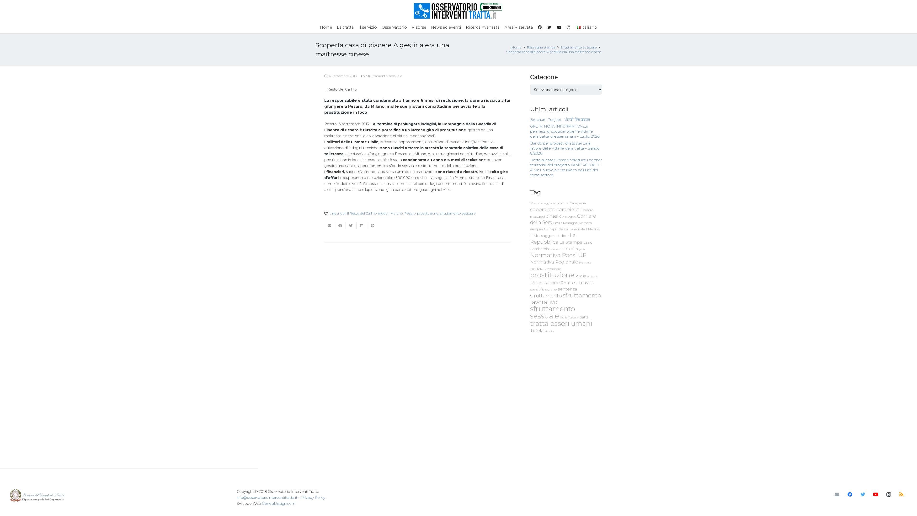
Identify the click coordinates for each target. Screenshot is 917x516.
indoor (383, 213)
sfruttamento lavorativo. (565, 299)
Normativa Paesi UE (558, 255)
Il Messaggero (543, 235)
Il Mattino (592, 229)
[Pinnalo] (372, 225)
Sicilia (563, 317)
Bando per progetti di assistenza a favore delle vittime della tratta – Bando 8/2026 (565, 148)
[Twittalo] (351, 225)
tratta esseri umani (561, 323)
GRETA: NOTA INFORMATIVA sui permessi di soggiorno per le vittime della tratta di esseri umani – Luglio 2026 (564, 131)
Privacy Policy (313, 497)
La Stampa (571, 242)
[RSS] (901, 494)
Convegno (567, 216)
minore (554, 249)
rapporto (592, 276)
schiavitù (584, 282)
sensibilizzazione (543, 289)
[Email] (837, 494)
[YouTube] (876, 494)
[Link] (458, 10)
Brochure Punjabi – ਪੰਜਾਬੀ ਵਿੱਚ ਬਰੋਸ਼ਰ (560, 119)
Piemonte (585, 262)
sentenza (567, 288)
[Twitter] (863, 494)
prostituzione (427, 213)
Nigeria (580, 249)
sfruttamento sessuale (458, 213)
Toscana (573, 317)
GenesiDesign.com (278, 503)
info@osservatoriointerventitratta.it (267, 497)
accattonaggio (543, 203)
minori (567, 248)
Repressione (545, 282)
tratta (584, 317)
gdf (343, 213)
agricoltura (561, 203)
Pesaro (410, 213)
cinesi (334, 213)
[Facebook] (850, 494)
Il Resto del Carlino (362, 213)
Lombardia (539, 249)
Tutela (537, 330)
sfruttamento (546, 296)
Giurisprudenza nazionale (564, 229)
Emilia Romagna (565, 223)
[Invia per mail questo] (329, 225)
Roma (567, 282)
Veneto (549, 331)
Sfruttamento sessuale (384, 76)
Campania (578, 203)
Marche (396, 213)
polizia (537, 268)
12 (531, 203)
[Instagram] (889, 494)
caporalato (542, 209)
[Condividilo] (340, 225)
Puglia (580, 276)
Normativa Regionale (554, 262)
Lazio (587, 242)
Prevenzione (552, 269)
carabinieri (569, 209)
